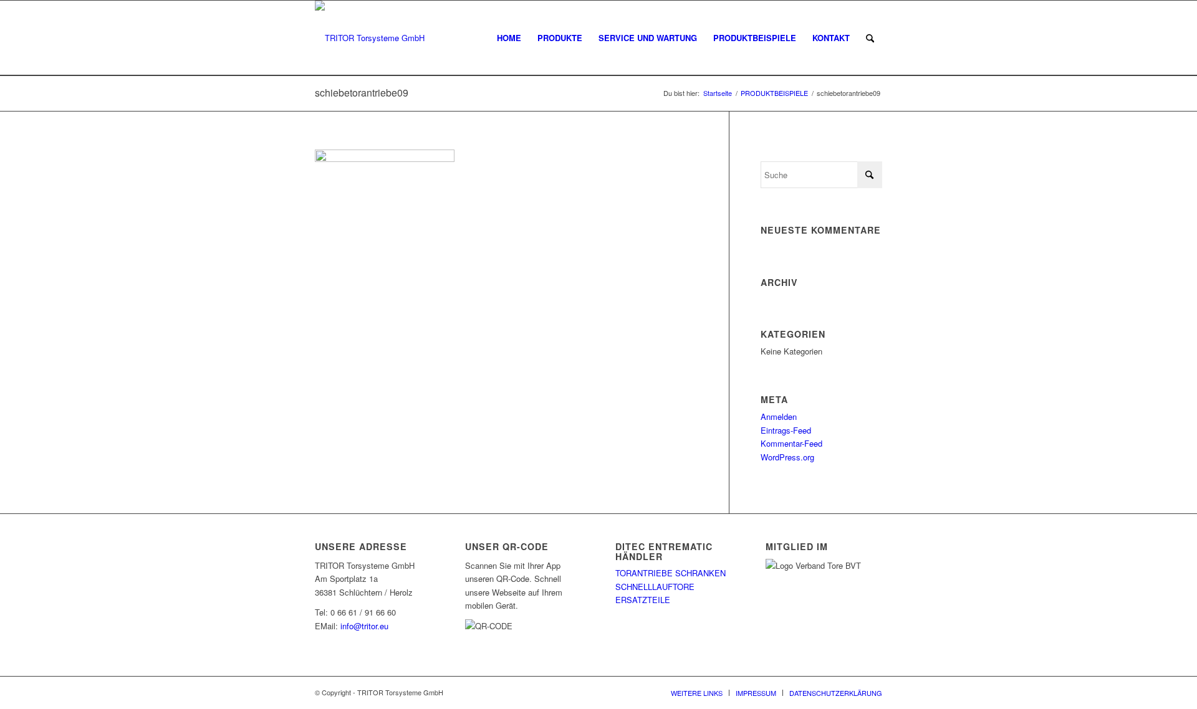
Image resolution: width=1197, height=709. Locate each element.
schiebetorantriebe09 (361, 92)
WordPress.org (787, 457)
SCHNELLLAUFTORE (655, 586)
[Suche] (870, 38)
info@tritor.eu (364, 626)
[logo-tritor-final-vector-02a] (370, 38)
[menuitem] (509, 38)
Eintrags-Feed (786, 430)
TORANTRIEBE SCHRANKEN (670, 573)
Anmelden (779, 416)
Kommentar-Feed (791, 443)
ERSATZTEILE (642, 600)
